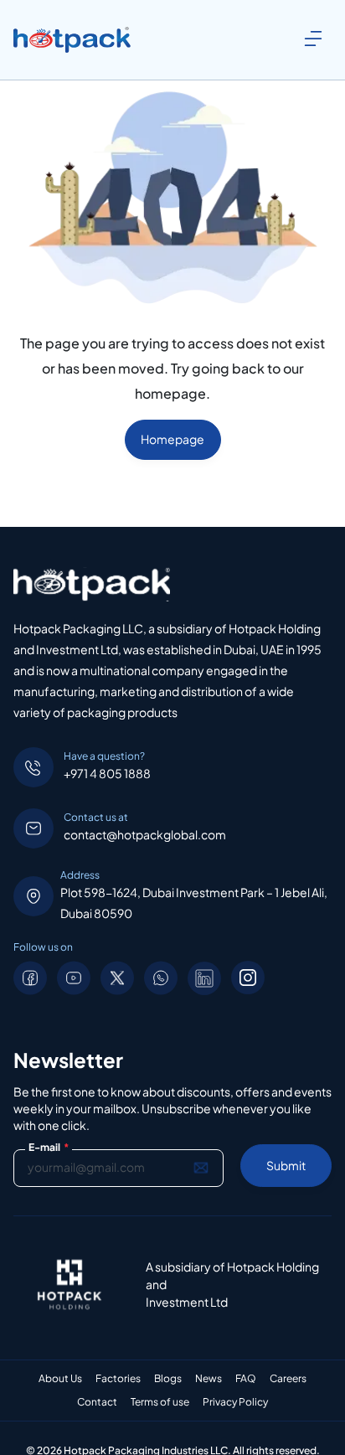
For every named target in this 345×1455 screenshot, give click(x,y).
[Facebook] (30, 978)
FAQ (245, 1379)
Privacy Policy (235, 1402)
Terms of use (160, 1402)
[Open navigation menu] (313, 38)
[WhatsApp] (161, 978)
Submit (286, 1165)
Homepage (172, 438)
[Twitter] (117, 978)
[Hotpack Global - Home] (72, 40)
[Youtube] (73, 978)
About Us (60, 1379)
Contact (97, 1402)
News (208, 1379)
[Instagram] (248, 977)
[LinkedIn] (204, 978)
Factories (118, 1379)
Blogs (168, 1379)
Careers (288, 1379)
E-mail (48, 1147)
